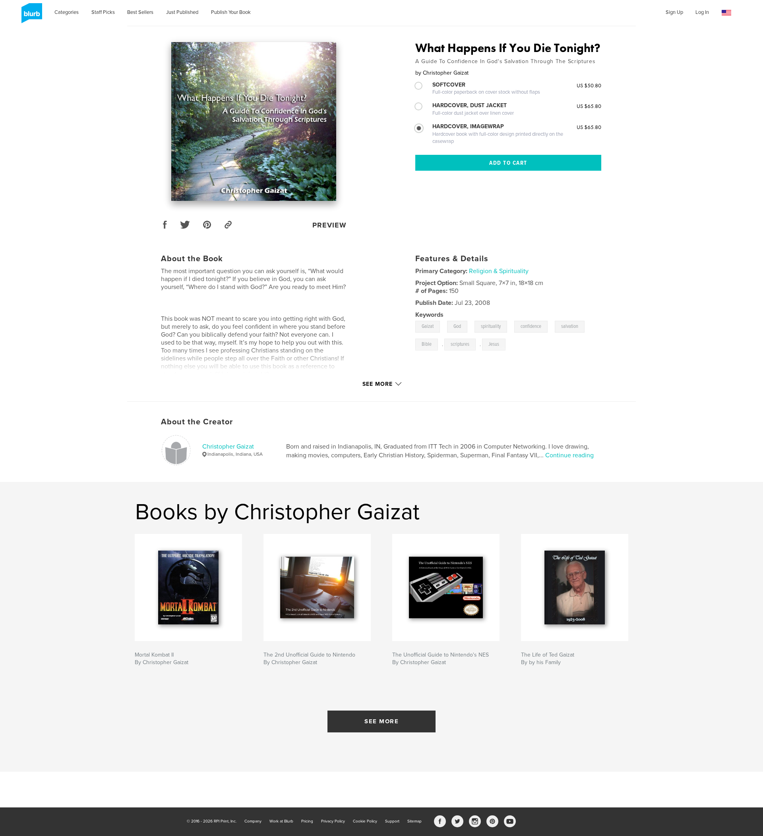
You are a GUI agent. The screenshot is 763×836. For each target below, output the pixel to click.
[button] (726, 13)
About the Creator (197, 422)
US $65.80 (589, 106)
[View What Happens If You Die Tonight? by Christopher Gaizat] (254, 121)
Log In (702, 12)
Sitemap (414, 821)
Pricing (307, 821)
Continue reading (569, 455)
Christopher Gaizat (228, 447)
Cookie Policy (365, 821)
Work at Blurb (281, 821)
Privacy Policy (333, 821)
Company (252, 821)
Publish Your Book (231, 12)
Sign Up (674, 12)
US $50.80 (589, 85)
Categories (66, 12)
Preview (329, 225)
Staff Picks (103, 12)
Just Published (182, 12)
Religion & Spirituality (499, 271)
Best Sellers (140, 12)
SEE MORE (381, 721)
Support (392, 821)
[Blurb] (30, 16)
